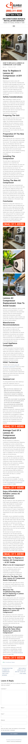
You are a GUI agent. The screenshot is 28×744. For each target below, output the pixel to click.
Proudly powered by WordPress (14, 739)
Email (2, 714)
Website (3, 720)
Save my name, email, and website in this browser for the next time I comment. (13, 729)
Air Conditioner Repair (9, 662)
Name (3, 707)
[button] (14, 26)
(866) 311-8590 (13, 224)
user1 (5, 67)
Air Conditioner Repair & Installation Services (14, 20)
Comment (4, 688)
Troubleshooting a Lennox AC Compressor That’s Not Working (7, 672)
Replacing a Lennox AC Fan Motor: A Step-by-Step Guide (20, 671)
